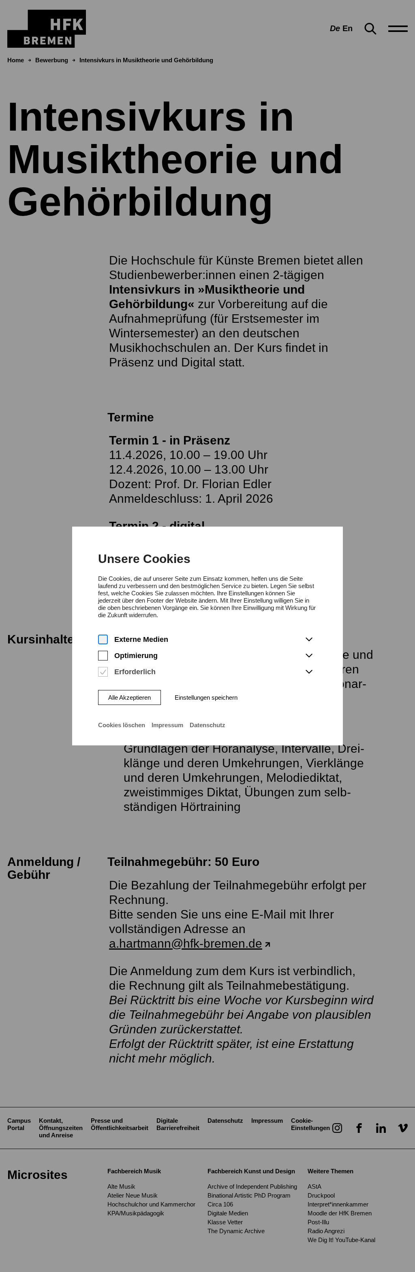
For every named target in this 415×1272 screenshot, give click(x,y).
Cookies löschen (121, 725)
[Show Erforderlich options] (309, 672)
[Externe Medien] (103, 640)
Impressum (167, 725)
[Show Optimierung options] (309, 656)
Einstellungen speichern (206, 697)
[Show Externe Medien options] (309, 640)
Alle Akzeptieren (129, 697)
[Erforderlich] (103, 672)
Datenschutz (207, 725)
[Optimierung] (103, 656)
